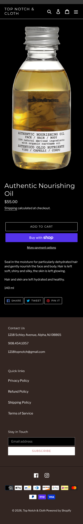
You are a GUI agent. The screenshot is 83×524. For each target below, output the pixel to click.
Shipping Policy (19, 402)
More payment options (41, 247)
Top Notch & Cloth (19, 11)
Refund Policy (18, 391)
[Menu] (76, 11)
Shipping (10, 208)
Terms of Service (20, 413)
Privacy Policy (18, 381)
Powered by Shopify (58, 510)
